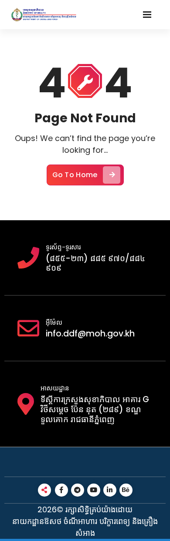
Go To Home (75, 175)
